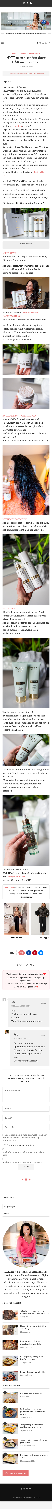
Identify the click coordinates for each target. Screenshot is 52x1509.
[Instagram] (24, 3)
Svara (43, 1003)
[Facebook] (20, 3)
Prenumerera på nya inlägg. (20, 1145)
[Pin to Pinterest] (34, 952)
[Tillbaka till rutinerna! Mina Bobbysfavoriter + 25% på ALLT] (10, 1315)
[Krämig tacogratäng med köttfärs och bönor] (10, 1361)
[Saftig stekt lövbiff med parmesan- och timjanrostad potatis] (10, 1413)
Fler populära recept (15, 1473)
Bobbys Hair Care (16, 876)
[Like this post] (22, 952)
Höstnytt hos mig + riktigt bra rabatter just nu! (33, 1327)
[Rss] (31, 3)
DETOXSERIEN (10, 608)
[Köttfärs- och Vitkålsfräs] (10, 1397)
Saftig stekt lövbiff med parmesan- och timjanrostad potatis (32, 1411)
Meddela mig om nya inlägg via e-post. (22, 1162)
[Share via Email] (40, 952)
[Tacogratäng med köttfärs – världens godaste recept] (10, 1429)
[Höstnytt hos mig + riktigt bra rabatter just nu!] (10, 1330)
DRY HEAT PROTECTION (15, 519)
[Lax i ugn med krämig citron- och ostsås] (10, 1459)
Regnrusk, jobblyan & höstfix (32, 1372)
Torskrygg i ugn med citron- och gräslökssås (34, 1441)
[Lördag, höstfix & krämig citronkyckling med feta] (10, 1345)
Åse (16, 1035)
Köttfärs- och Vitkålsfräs (31, 1394)
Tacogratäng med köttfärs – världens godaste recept (32, 1426)
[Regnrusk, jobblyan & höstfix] (10, 1376)
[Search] (49, 43)
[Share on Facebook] (28, 952)
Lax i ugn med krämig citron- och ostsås (34, 1456)
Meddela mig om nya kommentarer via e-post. (23, 1153)
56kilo (23, 1271)
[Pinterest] (27, 3)
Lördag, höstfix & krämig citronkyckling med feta (31, 1343)
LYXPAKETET (9, 253)
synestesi (17, 126)
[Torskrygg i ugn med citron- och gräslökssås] (10, 1444)
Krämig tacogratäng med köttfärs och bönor (31, 1358)
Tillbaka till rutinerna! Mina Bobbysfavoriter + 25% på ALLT (34, 1312)
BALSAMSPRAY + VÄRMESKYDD (19, 415)
